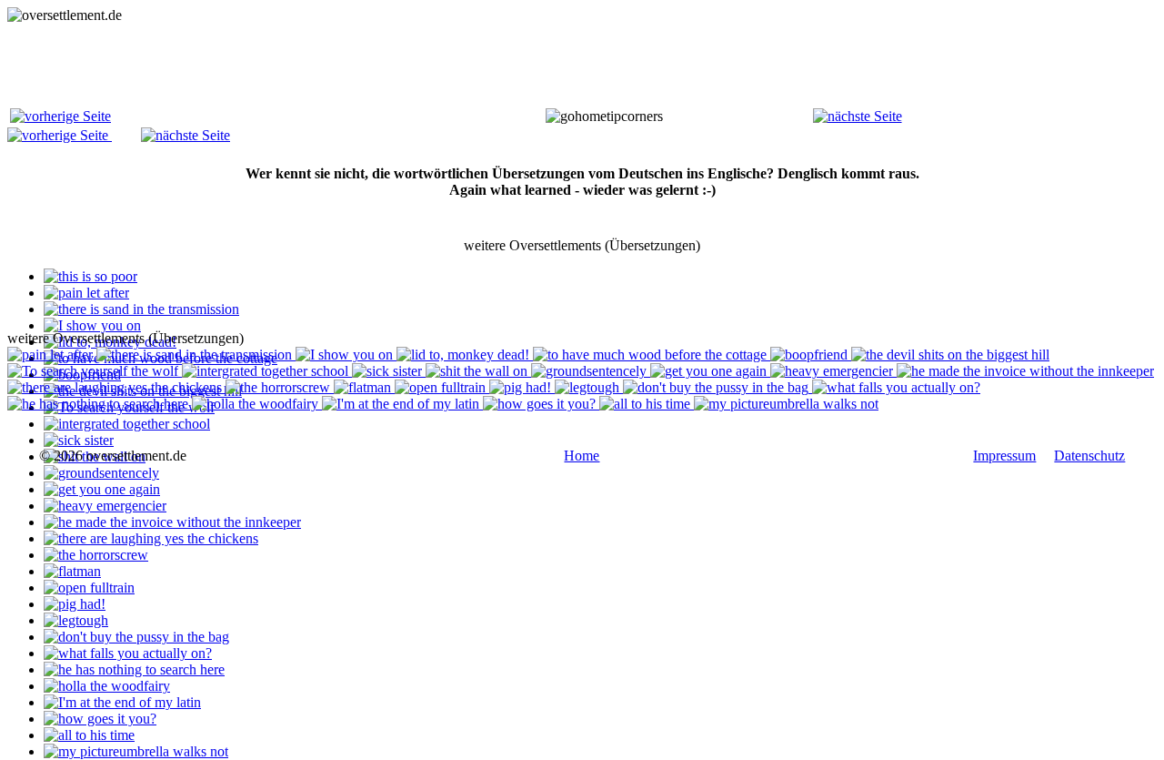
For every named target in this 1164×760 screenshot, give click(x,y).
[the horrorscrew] (96, 554)
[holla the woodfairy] (107, 686)
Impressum (1004, 455)
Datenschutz (1089, 455)
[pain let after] (86, 292)
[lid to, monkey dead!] (464, 354)
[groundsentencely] (101, 473)
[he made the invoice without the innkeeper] (172, 522)
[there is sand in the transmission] (141, 309)
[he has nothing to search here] (134, 669)
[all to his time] (89, 735)
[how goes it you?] (100, 718)
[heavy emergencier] (105, 505)
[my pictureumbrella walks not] (136, 751)
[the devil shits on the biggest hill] (950, 354)
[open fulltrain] (89, 587)
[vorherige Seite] (60, 116)
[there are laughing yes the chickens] (151, 538)
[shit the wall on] (478, 371)
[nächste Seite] (857, 116)
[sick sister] (79, 440)
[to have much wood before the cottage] (651, 354)
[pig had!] (74, 604)
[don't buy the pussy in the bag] (136, 636)
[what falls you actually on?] (128, 653)
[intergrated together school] (127, 423)
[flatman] (72, 571)
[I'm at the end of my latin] (122, 702)
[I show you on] (92, 325)
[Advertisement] (338, 65)
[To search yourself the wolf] (94, 371)
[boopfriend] (810, 354)
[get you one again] (102, 489)
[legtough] (76, 620)
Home (581, 455)
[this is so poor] (90, 276)
